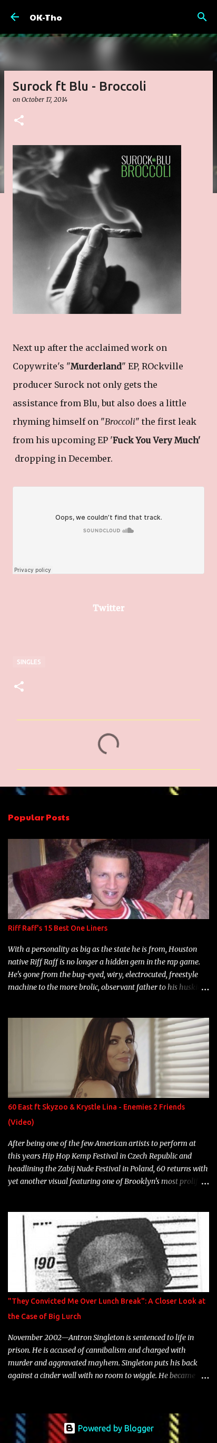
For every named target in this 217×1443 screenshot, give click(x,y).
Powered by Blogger (115, 1428)
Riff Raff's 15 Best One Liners (57, 928)
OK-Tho (45, 17)
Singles (29, 661)
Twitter (109, 608)
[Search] (202, 17)
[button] (19, 121)
